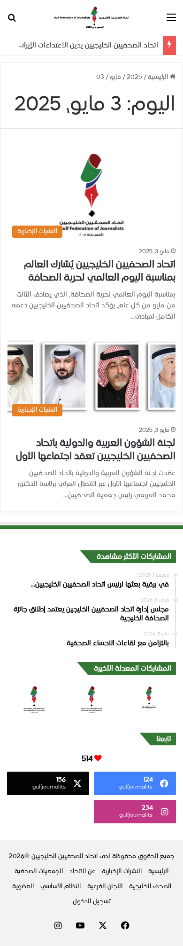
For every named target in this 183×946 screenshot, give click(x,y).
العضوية (23, 886)
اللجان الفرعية (104, 886)
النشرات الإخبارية (122, 871)
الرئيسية (159, 77)
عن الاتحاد (82, 871)
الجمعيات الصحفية (39, 871)
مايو (115, 77)
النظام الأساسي (60, 886)
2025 (134, 77)
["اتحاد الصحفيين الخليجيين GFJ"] (91, 18)
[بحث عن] (11, 21)
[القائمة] (171, 21)
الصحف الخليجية (150, 886)
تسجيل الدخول (92, 902)
